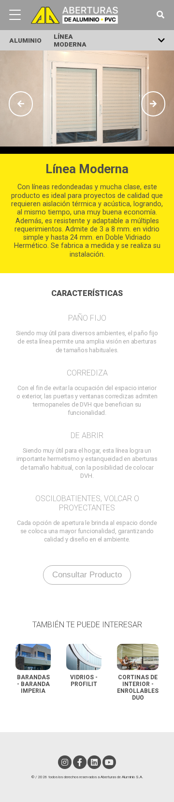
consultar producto (87, 574)
